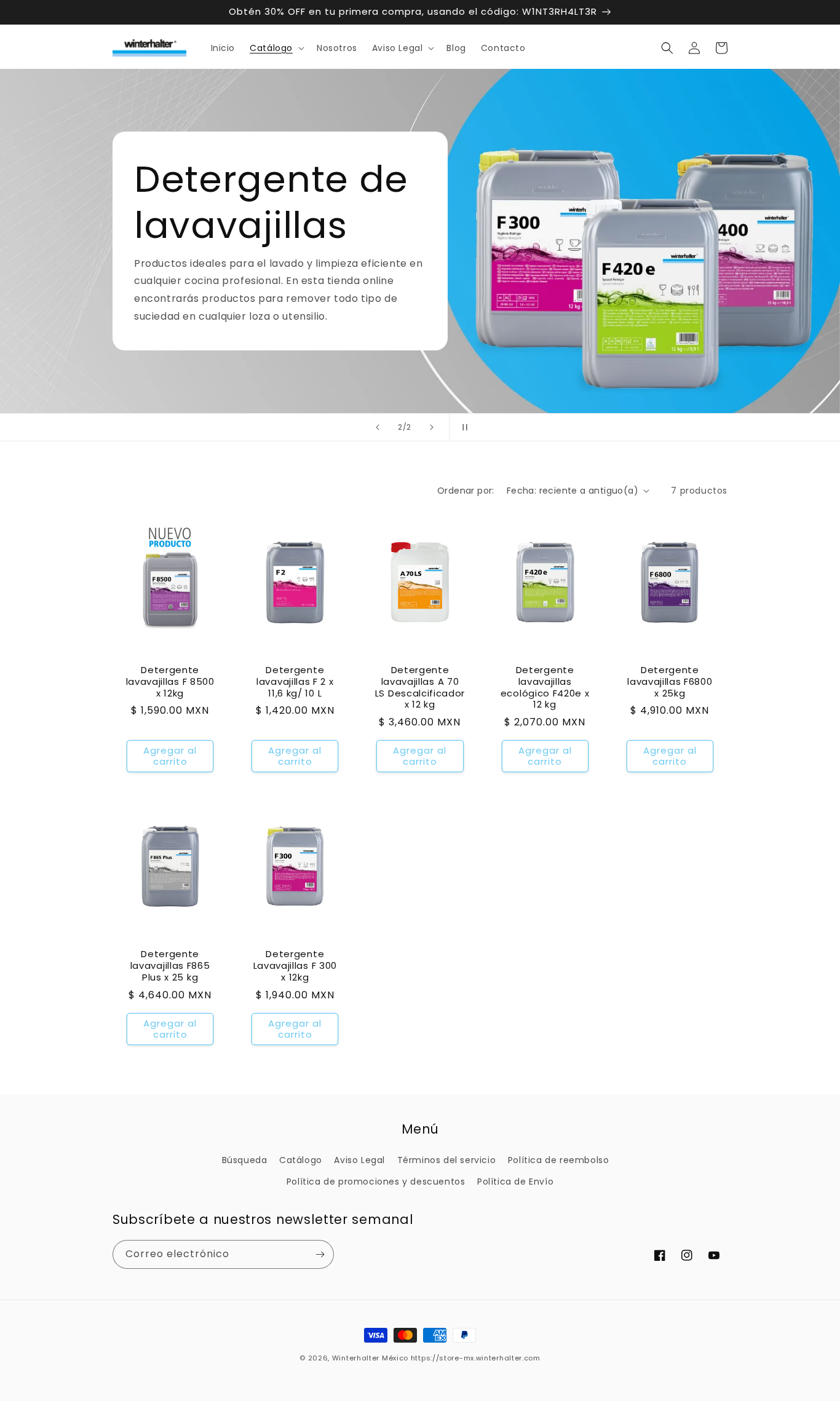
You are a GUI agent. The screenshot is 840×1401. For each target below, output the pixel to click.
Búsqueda (244, 1160)
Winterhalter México (370, 1358)
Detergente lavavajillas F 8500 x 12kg (170, 682)
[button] (275, 48)
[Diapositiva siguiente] (431, 427)
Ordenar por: (465, 490)
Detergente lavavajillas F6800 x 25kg (669, 682)
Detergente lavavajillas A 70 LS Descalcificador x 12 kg (420, 688)
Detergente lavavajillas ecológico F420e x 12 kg (545, 688)
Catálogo (300, 1160)
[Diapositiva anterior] (377, 427)
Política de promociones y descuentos (376, 1181)
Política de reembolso (558, 1160)
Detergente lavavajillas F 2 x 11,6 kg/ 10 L (294, 682)
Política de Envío (515, 1181)
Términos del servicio (446, 1160)
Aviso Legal (359, 1160)
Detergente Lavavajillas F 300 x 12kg (295, 966)
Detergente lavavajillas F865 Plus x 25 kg (170, 966)
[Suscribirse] (319, 1254)
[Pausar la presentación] (462, 427)
